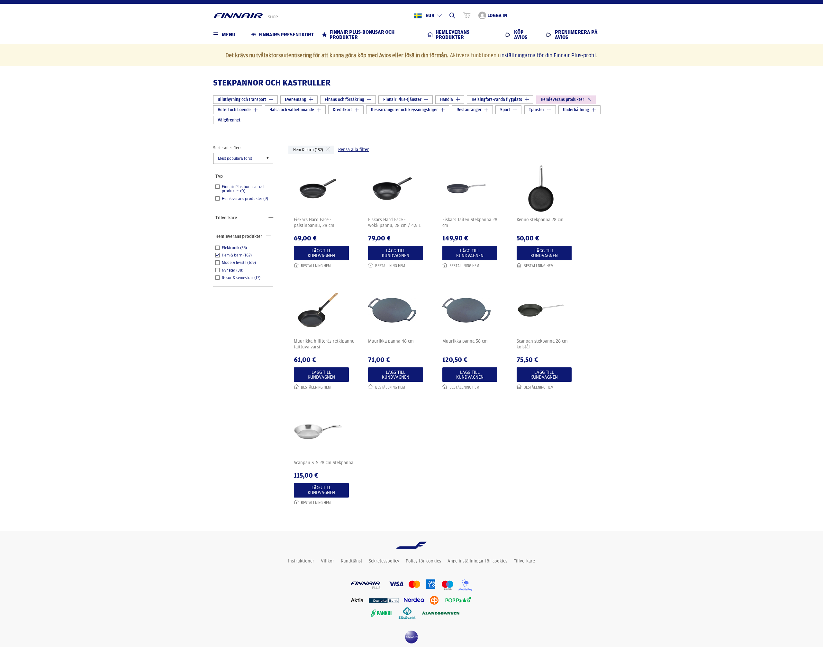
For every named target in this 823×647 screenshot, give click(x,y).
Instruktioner (301, 561)
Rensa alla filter (353, 149)
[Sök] (452, 15)
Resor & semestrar (241, 277)
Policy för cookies (423, 561)
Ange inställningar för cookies (477, 561)
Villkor (327, 561)
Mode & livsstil (239, 262)
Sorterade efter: (226, 147)
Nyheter (232, 270)
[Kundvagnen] (466, 15)
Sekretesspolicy (384, 561)
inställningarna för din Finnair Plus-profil (548, 54)
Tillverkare (524, 561)
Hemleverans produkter (245, 198)
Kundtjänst (351, 561)
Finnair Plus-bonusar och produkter (244, 188)
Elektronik (234, 248)
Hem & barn (237, 255)
